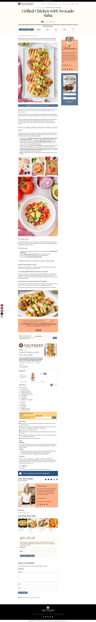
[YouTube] (40, 504)
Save (55, 337)
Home (36, 7)
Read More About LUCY (66, 65)
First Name (23, 547)
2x (53, 384)
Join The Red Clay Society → (48, 0)
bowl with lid (33, 381)
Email (21, 551)
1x (51, 384)
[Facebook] (43, 504)
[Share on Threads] (2, 313)
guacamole (20, 122)
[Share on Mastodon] (2, 316)
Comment (20, 572)
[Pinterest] (47, 504)
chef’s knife (43, 381)
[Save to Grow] (47, 357)
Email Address (38, 336)
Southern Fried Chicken (26, 110)
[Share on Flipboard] (2, 311)
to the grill (30, 114)
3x (55, 384)
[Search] (77, 4)
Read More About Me (41, 498)
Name (19, 583)
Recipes (39, 7)
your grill (25, 145)
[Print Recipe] (54, 357)
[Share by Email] (52, 357)
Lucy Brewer (47, 21)
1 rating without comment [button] (33, 597)
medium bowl (36, 139)
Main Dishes (23, 512)
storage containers (23, 381)
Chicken (43, 7)
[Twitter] (45, 504)
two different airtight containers (26, 244)
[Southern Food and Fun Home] (26, 4)
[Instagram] (38, 504)
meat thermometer (39, 146)
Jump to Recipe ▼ (26, 29)
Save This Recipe (23, 366)
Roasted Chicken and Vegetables (38, 110)
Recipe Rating (21, 568)
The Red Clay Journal (41, 324)
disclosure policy (35, 35)
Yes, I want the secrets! (27, 555)
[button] (19, 349)
